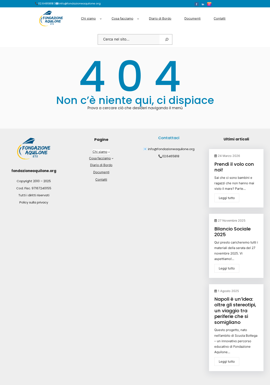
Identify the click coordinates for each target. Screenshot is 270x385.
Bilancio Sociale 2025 (232, 232)
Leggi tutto (227, 198)
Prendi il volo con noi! (234, 167)
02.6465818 (170, 156)
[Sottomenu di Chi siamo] (101, 18)
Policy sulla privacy (33, 202)
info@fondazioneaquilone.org (171, 149)
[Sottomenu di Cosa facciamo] (138, 18)
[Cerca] (167, 39)
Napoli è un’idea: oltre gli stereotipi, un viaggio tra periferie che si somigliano (235, 311)
